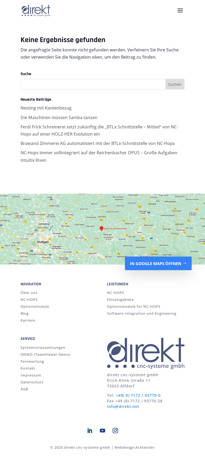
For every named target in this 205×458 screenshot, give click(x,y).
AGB (24, 389)
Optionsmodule (35, 306)
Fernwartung (32, 361)
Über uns (29, 292)
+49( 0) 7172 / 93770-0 (138, 395)
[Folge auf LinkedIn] (89, 430)
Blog (25, 313)
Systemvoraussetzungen (43, 347)
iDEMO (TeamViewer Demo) (45, 354)
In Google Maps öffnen (155, 263)
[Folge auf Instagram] (115, 430)
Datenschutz (32, 382)
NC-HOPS (29, 299)
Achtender (145, 447)
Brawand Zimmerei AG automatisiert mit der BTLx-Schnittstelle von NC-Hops (98, 143)
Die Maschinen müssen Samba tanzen (59, 117)
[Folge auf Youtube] (102, 430)
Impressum (31, 375)
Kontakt (28, 368)
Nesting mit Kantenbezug (46, 108)
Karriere (28, 320)
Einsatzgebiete (120, 299)
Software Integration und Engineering (141, 313)
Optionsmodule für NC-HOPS (133, 306)
